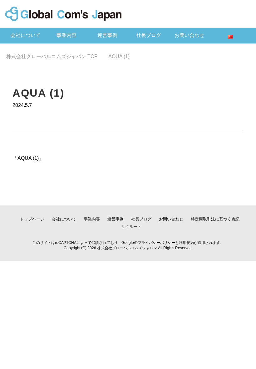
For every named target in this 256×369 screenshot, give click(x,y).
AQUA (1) (28, 158)
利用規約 (186, 242)
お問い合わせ (189, 35)
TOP (52, 56)
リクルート (131, 226)
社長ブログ (148, 35)
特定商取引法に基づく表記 (215, 219)
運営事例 (107, 35)
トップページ (32, 219)
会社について (26, 35)
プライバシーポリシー (156, 242)
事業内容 (66, 35)
